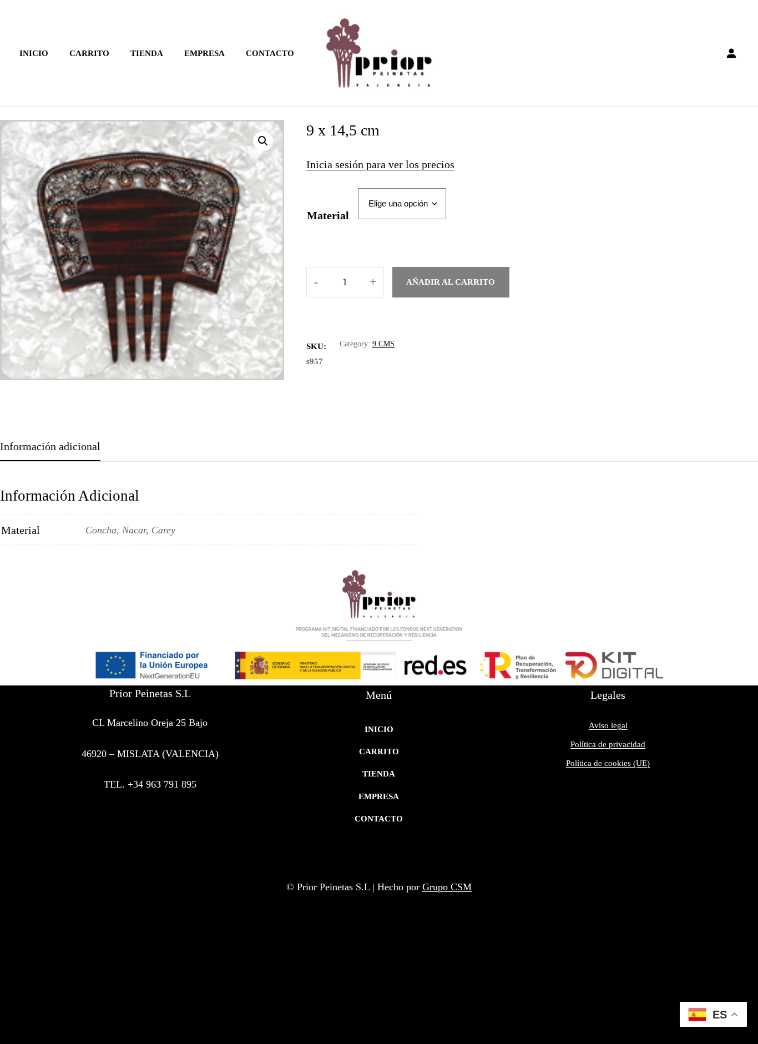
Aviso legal (608, 725)
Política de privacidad (607, 744)
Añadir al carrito (450, 282)
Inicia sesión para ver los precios (380, 164)
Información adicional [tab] (50, 446)
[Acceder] (731, 53)
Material (328, 215)
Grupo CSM (447, 886)
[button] (263, 141)
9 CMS (383, 344)
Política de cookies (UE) (608, 763)
